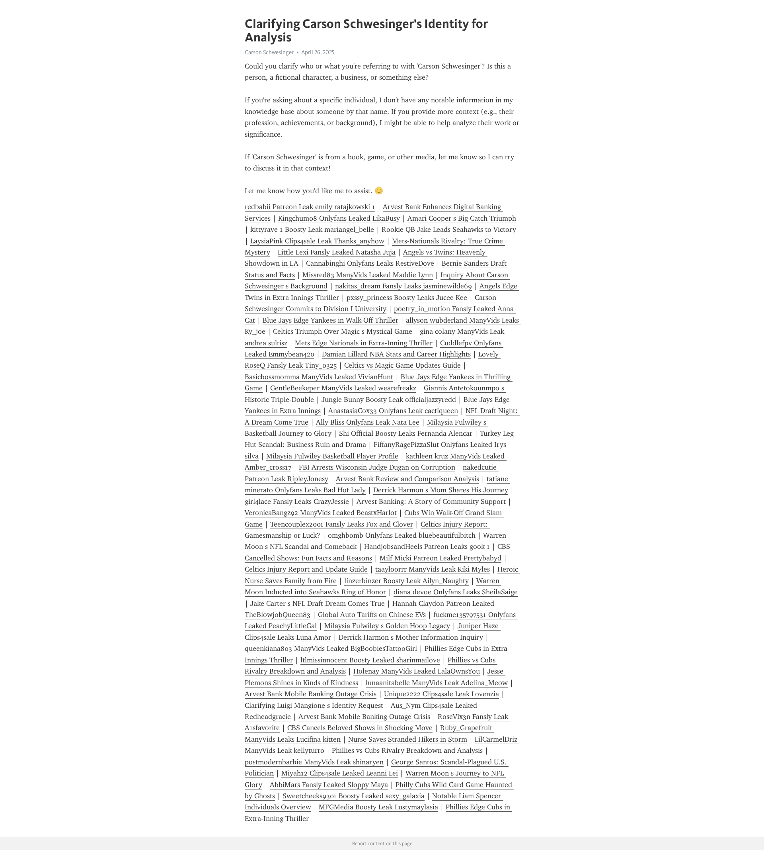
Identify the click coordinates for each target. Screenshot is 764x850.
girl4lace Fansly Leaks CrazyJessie (297, 501)
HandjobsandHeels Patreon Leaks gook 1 (427, 546)
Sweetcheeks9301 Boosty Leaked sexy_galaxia (354, 795)
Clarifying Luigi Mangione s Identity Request (314, 705)
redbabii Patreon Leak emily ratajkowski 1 (310, 206)
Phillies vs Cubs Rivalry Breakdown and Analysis (407, 750)
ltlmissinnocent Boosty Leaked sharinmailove (370, 660)
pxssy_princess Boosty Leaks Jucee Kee (407, 297)
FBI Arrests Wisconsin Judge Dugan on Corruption (377, 467)
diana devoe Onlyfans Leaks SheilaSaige (456, 592)
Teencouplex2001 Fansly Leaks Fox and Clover (341, 524)
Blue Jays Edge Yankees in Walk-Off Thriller (330, 320)
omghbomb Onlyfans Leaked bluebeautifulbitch (402, 535)
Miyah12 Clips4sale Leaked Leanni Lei (339, 773)
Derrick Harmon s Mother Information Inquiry (411, 637)
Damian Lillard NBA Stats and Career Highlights (396, 354)
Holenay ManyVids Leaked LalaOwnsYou (416, 671)
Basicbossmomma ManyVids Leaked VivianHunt (319, 376)
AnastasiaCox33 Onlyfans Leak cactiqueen (393, 410)
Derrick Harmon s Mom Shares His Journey (440, 490)
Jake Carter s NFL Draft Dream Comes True (317, 603)
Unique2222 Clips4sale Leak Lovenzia (441, 693)
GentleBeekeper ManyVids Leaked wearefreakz (343, 388)
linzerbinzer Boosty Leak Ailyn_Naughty (406, 580)
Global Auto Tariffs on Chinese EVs (372, 614)
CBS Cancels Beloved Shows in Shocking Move (360, 727)
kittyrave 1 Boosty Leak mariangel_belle (312, 229)
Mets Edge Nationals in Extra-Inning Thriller (364, 343)
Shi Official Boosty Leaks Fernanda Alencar (405, 433)
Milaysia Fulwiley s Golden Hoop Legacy (387, 625)
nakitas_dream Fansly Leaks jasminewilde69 (403, 286)
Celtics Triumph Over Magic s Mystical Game (342, 331)
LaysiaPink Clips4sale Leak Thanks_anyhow (317, 241)
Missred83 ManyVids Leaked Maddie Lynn (367, 274)
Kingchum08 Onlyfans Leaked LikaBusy (339, 218)
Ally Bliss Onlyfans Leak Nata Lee (367, 422)
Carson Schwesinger (269, 52)
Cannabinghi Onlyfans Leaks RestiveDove (370, 263)
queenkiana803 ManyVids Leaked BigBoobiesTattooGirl (331, 648)
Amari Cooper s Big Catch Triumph (461, 218)
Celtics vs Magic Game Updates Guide (402, 365)
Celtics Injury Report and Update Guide (306, 569)
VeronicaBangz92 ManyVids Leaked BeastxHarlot (321, 512)
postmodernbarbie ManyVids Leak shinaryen (314, 762)
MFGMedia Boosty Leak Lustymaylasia (378, 807)
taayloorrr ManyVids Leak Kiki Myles (432, 569)
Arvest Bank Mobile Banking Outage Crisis (310, 693)
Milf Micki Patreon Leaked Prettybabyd (440, 558)
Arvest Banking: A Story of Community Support (431, 501)
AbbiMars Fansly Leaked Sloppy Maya (329, 784)
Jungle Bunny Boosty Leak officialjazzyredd (389, 399)
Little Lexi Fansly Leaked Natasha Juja (337, 252)
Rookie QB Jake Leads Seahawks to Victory (449, 229)
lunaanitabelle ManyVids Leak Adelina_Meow (437, 682)
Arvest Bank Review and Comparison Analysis (407, 478)
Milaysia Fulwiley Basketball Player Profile (332, 456)
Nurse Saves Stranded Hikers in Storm (407, 739)
